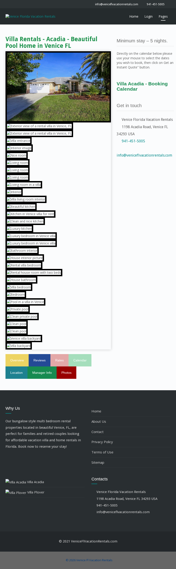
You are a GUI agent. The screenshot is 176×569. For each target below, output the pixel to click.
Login (148, 16)
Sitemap (97, 462)
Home (133, 16)
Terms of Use (102, 452)
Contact (97, 431)
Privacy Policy (102, 441)
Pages (163, 16)
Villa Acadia (35, 482)
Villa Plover (35, 492)
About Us (98, 421)
